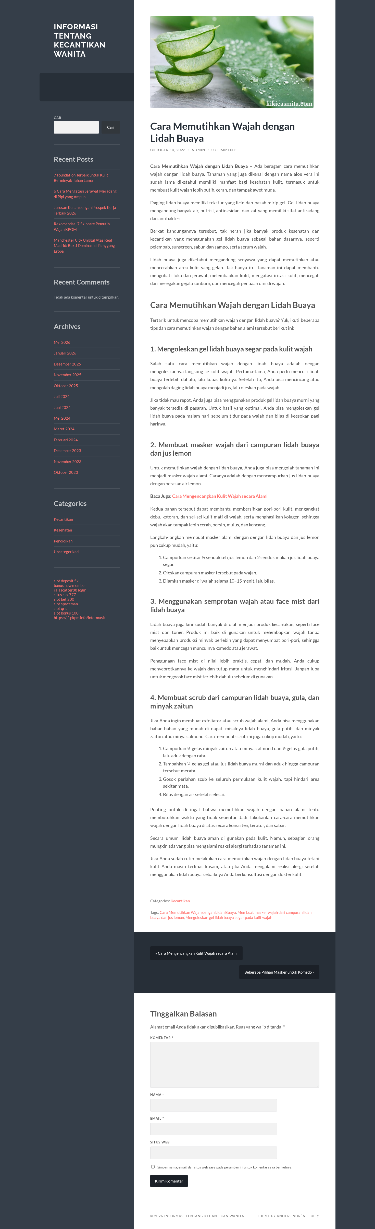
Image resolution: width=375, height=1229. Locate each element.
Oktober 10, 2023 (167, 150)
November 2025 (67, 374)
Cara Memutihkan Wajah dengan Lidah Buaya (198, 912)
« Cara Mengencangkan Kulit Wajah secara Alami (196, 953)
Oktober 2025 (66, 385)
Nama (157, 1095)
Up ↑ (315, 1216)
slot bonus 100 (66, 613)
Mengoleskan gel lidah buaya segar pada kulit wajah (228, 917)
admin (198, 150)
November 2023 (67, 461)
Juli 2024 (62, 396)
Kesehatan (63, 530)
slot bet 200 (64, 599)
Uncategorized (66, 551)
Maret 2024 (64, 429)
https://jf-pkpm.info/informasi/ (79, 617)
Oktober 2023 (66, 472)
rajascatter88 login (70, 590)
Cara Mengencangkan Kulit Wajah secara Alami (220, 496)
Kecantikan (63, 519)
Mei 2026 (62, 342)
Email (157, 1118)
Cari (58, 118)
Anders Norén (291, 1216)
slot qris (60, 608)
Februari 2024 (66, 440)
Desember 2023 (67, 450)
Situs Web (160, 1142)
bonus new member (70, 585)
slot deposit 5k (66, 580)
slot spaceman (66, 603)
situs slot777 (65, 594)
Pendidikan (63, 541)
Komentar (161, 1038)
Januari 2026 (65, 353)
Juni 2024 (62, 407)
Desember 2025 (67, 364)
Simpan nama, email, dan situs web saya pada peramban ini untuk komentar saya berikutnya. (224, 1167)
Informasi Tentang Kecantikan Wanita (80, 40)
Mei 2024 (62, 418)
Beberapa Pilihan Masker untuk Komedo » (279, 972)
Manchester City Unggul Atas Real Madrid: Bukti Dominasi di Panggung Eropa (84, 245)
